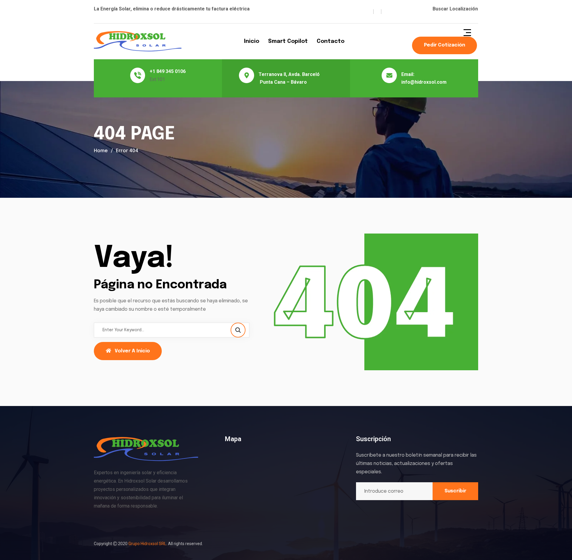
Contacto (330, 41)
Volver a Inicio (132, 351)
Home (101, 150)
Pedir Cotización (444, 45)
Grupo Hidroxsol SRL (147, 543)
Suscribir (455, 491)
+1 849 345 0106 (168, 71)
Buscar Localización (455, 9)
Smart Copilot (288, 41)
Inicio (251, 41)
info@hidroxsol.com (424, 82)
